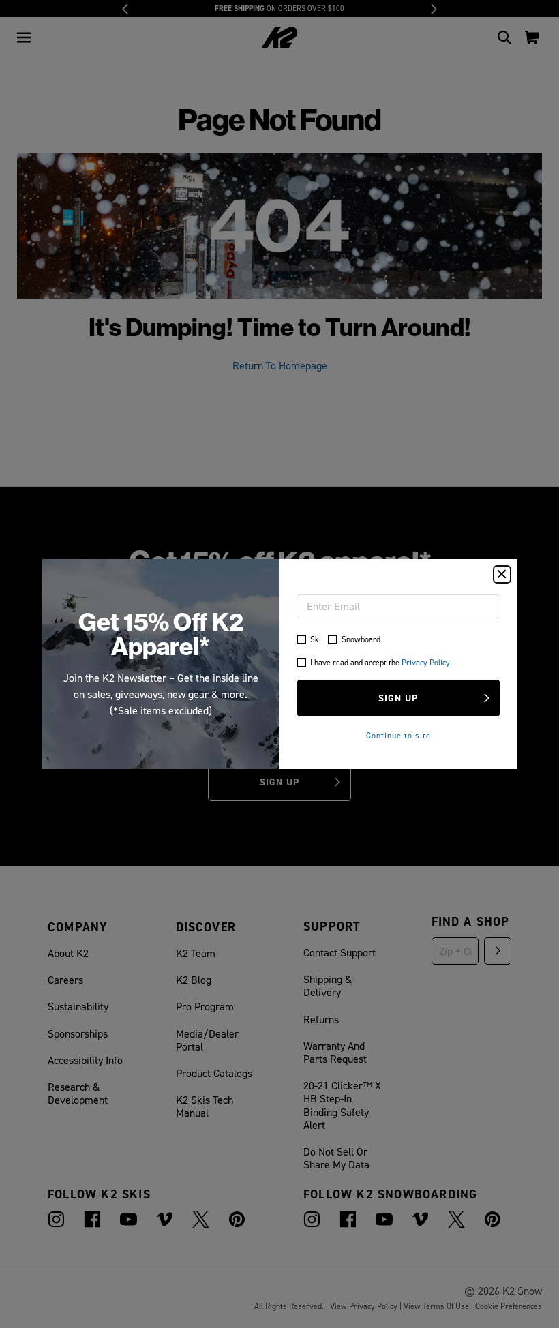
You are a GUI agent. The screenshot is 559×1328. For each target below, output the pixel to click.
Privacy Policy (426, 662)
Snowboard (361, 639)
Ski (315, 639)
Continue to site (398, 735)
